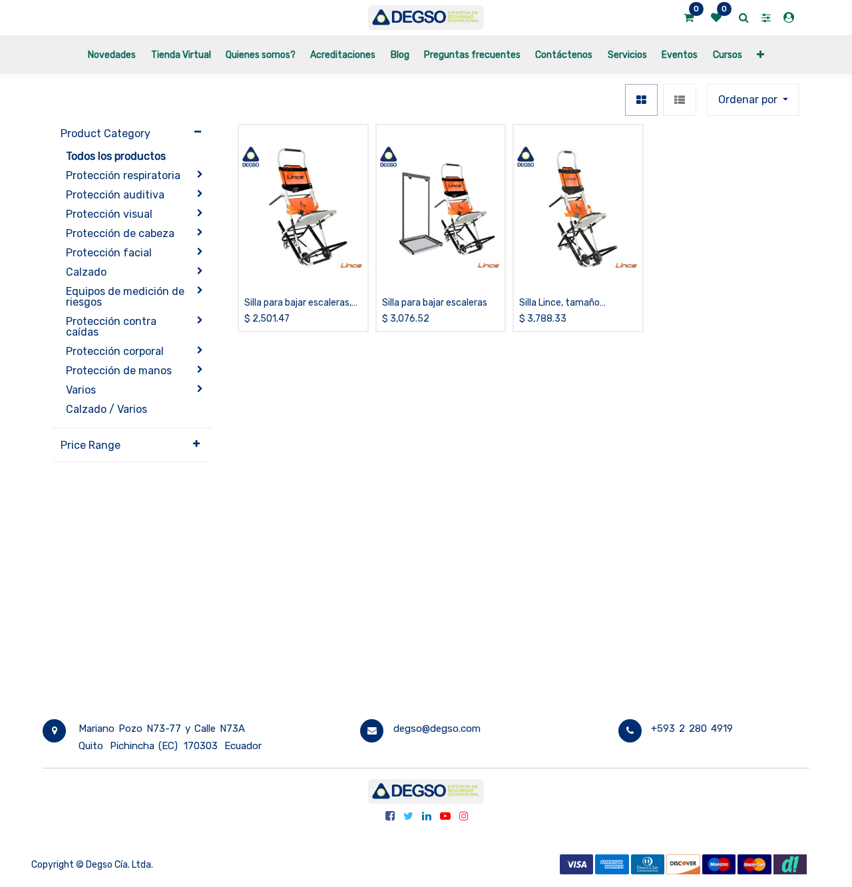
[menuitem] (112, 54)
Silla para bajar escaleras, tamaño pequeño (297, 303)
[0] (689, 18)
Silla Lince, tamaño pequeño (559, 303)
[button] (760, 54)
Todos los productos (116, 156)
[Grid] (641, 100)
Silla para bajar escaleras (434, 302)
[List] (679, 100)
